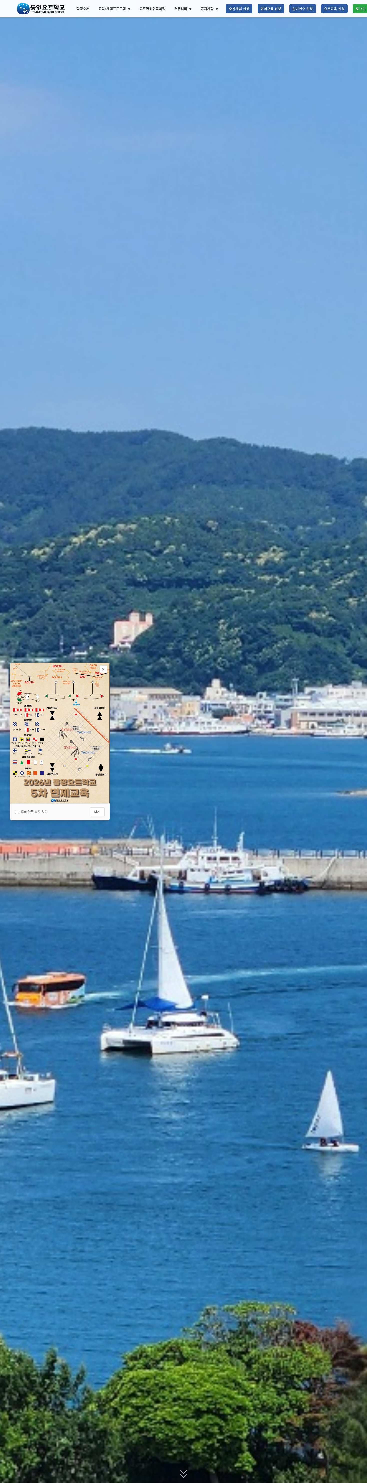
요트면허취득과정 (152, 8)
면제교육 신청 (271, 8)
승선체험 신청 (239, 8)
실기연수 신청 (302, 8)
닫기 (97, 812)
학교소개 (82, 8)
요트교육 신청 (334, 8)
